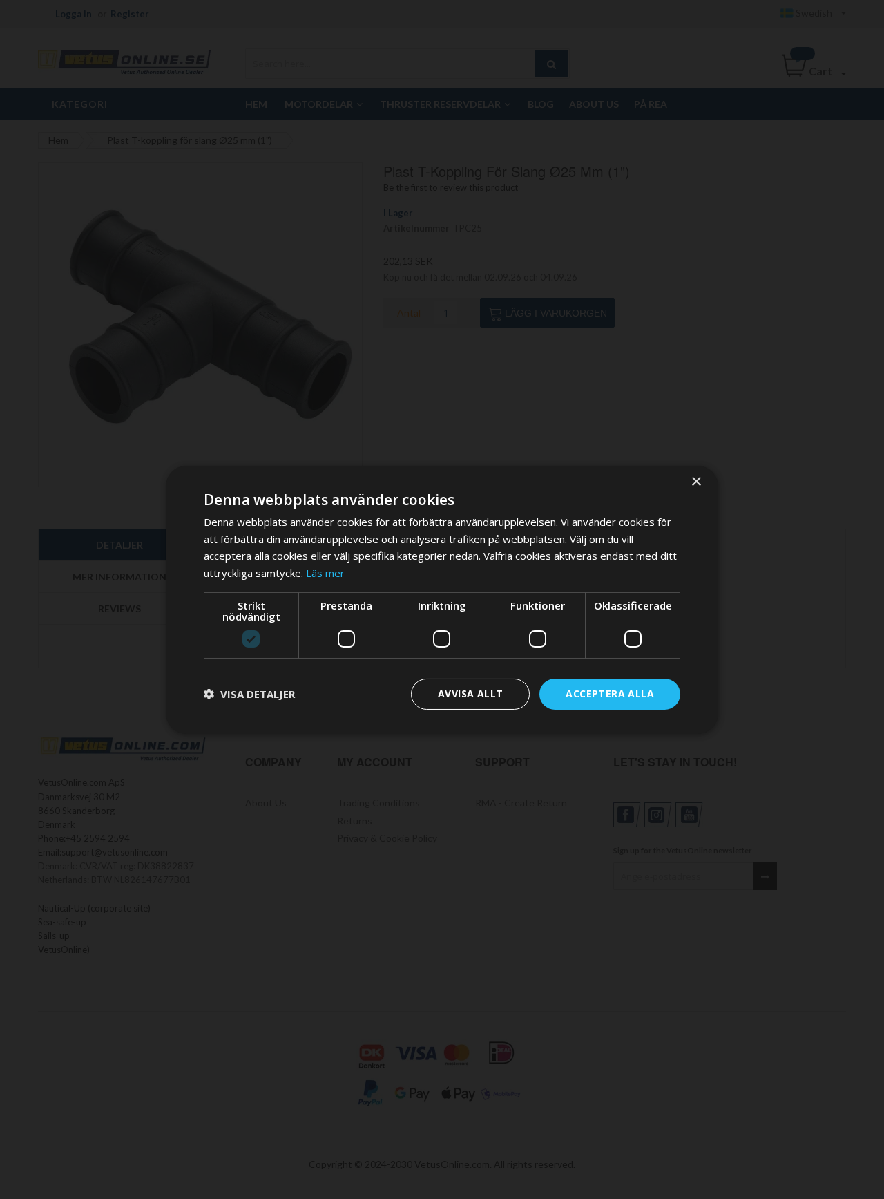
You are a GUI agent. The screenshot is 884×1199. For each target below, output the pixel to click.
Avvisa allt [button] (470, 693)
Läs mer (325, 573)
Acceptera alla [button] (610, 693)
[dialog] (442, 599)
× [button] (696, 481)
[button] (249, 693)
